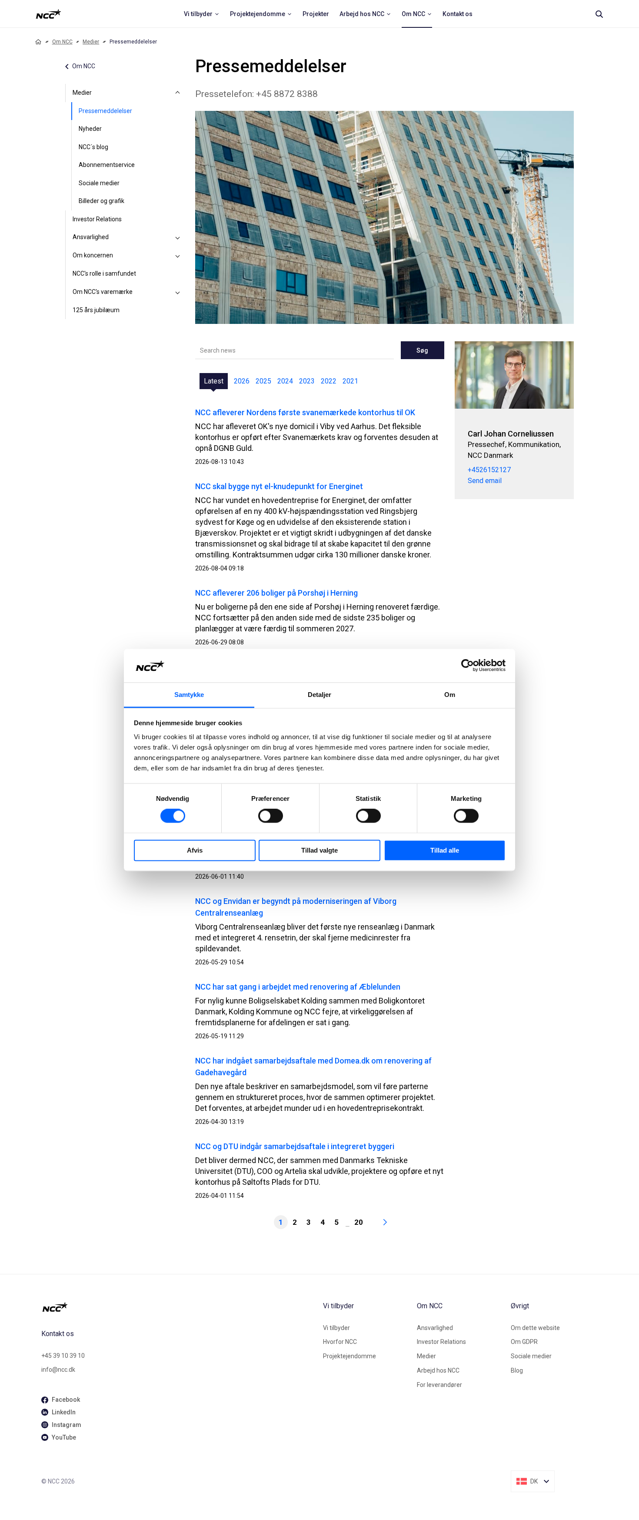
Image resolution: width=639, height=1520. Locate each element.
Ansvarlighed (91, 236)
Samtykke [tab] (189, 694)
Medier (91, 42)
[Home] (38, 41)
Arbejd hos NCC (438, 1370)
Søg (422, 350)
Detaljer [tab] (320, 694)
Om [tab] (449, 694)
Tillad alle (444, 850)
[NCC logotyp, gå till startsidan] (178, 1307)
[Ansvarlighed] (178, 237)
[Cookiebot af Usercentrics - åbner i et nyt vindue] (467, 665)
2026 (242, 381)
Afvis (195, 850)
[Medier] (178, 93)
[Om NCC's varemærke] (178, 292)
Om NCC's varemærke (103, 291)
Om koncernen (93, 255)
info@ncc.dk (58, 1369)
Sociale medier (99, 183)
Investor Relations (97, 219)
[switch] (270, 816)
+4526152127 (489, 470)
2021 (350, 381)
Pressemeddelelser (105, 110)
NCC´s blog (93, 146)
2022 (328, 381)
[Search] (599, 14)
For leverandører (439, 1384)
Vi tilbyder (336, 1327)
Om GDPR (524, 1341)
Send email (485, 481)
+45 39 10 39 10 (63, 1355)
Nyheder (90, 128)
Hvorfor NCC (340, 1341)
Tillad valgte (319, 850)
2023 (307, 381)
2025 (263, 381)
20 (358, 1222)
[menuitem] (202, 14)
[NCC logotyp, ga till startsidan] (48, 14)
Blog (517, 1370)
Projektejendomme (349, 1356)
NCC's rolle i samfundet (104, 273)
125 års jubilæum (96, 310)
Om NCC (62, 42)
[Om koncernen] (178, 256)
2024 (285, 381)
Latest (213, 381)
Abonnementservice (107, 164)
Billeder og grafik (101, 200)
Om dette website (535, 1327)
